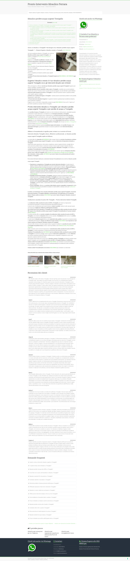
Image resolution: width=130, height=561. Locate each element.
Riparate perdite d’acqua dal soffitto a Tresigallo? (41, 469)
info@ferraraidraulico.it (87, 46)
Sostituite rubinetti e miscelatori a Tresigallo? (40, 479)
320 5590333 (67, 50)
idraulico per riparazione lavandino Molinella (66, 523)
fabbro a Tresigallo (70, 121)
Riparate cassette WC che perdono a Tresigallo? (41, 476)
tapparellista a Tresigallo (42, 123)
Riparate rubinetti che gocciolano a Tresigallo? (41, 514)
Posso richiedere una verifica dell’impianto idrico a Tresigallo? (44, 518)
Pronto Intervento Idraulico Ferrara (47, 4)
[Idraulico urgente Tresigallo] (35, 260)
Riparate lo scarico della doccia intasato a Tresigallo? (42, 490)
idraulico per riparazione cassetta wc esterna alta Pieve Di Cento (52, 534)
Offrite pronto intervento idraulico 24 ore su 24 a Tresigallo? (44, 493)
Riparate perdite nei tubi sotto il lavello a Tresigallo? (42, 504)
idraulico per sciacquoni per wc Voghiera (35, 532)
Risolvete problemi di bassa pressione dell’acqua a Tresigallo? (44, 483)
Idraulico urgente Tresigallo (33, 266)
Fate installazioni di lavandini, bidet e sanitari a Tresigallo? (43, 497)
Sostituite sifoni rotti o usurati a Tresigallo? (40, 507)
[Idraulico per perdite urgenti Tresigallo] (51, 260)
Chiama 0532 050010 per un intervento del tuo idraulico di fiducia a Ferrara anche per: (50, 41)
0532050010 (46, 139)
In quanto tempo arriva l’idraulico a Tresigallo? (40, 465)
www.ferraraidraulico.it (89, 49)
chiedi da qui (87, 44)
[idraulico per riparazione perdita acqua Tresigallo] (68, 260)
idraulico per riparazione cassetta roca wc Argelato (60, 152)
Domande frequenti (33, 43)
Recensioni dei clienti (34, 42)
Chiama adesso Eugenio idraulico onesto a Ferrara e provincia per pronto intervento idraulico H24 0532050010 (55, 12)
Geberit (61, 225)
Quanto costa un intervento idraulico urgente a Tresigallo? (43, 462)
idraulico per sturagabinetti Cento (67, 532)
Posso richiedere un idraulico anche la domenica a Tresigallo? (44, 500)
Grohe (64, 225)
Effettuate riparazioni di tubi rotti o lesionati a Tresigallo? (43, 486)
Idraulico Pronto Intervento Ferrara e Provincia (90, 88)
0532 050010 (62, 76)
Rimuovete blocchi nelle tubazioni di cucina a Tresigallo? (43, 511)
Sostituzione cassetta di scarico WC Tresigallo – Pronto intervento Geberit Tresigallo (50, 39)
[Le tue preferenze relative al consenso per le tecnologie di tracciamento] (127, 558)
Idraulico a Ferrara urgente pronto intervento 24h (89, 546)
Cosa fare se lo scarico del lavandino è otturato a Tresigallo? (44, 472)
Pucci (68, 225)
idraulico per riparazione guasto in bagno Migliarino (40, 523)
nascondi (55, 22)
